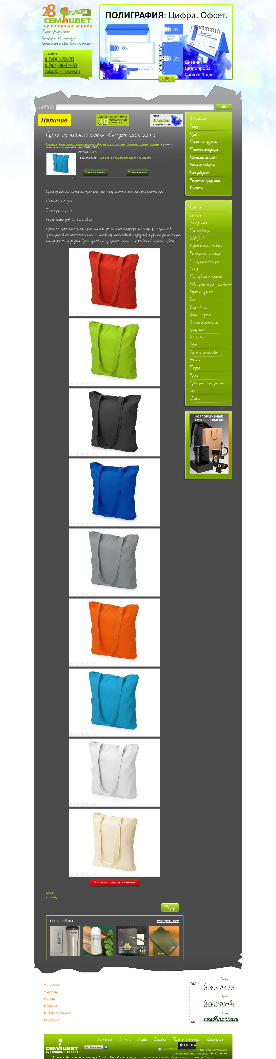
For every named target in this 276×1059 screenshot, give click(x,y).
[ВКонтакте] (106, 1047)
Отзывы (50, 998)
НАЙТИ (223, 107)
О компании (52, 984)
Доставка (51, 1006)
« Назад (51, 897)
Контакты (51, 991)
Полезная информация (58, 1013)
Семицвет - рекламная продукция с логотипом (124, 158)
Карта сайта (53, 1020)
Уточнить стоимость (95, 172)
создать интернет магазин (190, 1053)
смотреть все (168, 921)
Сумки (50, 892)
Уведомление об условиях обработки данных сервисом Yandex (172, 1057)
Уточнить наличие (137, 172)
